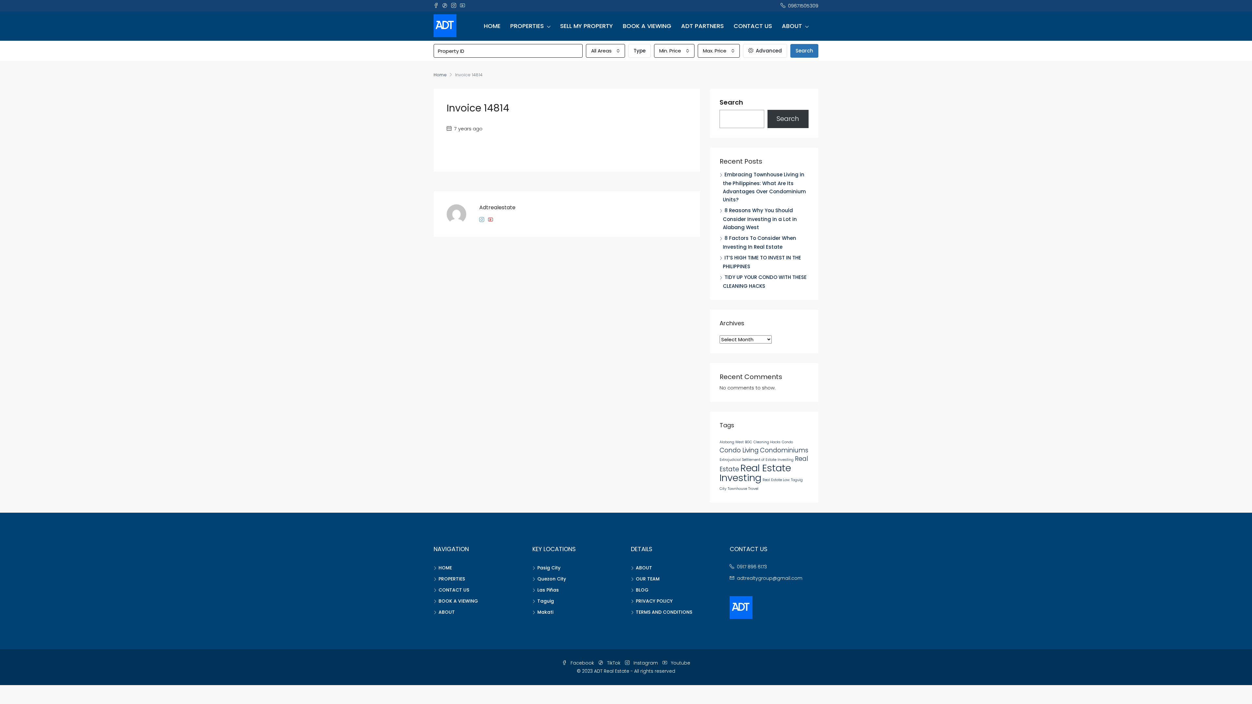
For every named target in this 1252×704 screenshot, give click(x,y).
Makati (545, 612)
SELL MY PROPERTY (586, 26)
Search (804, 50)
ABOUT (792, 26)
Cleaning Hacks (767, 442)
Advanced (768, 50)
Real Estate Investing (755, 472)
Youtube (680, 663)
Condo (787, 442)
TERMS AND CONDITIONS (664, 612)
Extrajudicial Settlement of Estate (748, 459)
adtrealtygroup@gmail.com (769, 578)
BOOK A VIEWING (647, 26)
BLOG (642, 590)
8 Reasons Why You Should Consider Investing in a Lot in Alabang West (760, 219)
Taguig (545, 601)
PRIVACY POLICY (654, 601)
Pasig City (548, 568)
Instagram (645, 663)
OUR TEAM (648, 579)
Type (639, 50)
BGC (748, 442)
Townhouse (737, 488)
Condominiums (784, 450)
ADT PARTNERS (702, 26)
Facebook (582, 663)
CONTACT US (753, 26)
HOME (492, 26)
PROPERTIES (527, 26)
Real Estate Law (776, 479)
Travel (753, 488)
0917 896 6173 (752, 567)
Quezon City (551, 579)
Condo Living (739, 450)
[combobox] (605, 51)
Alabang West (732, 442)
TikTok (614, 663)
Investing (786, 459)
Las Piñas (548, 590)
